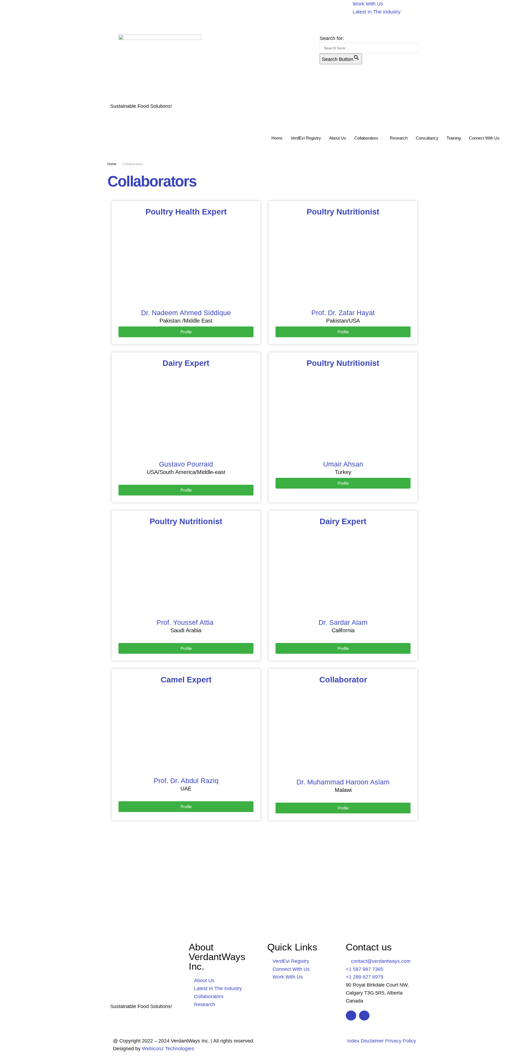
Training (454, 138)
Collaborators (366, 138)
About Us (337, 138)
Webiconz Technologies (167, 1048)
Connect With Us (484, 138)
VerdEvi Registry (306, 138)
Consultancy (427, 138)
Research (398, 138)
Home (276, 138)
